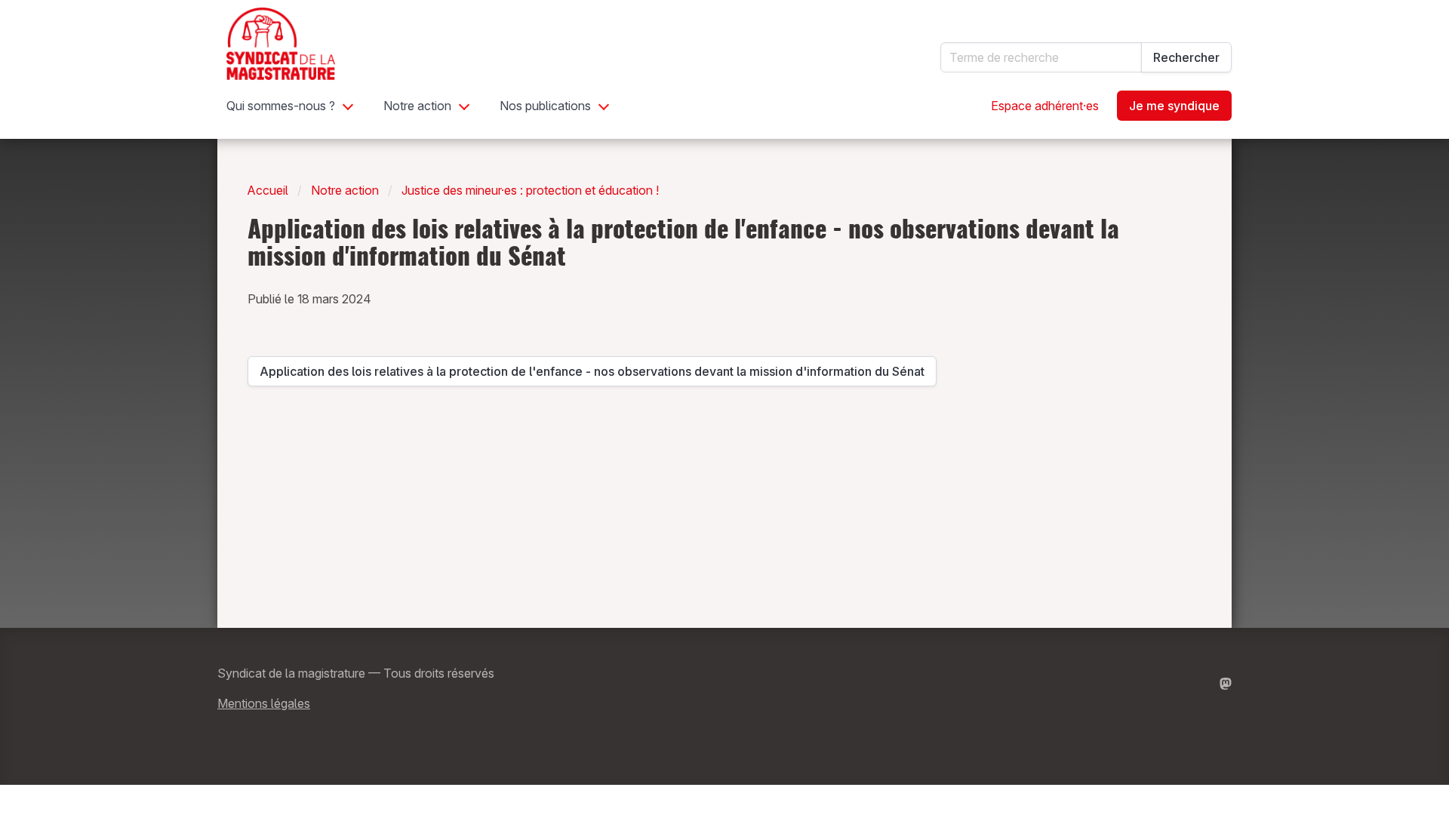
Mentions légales (263, 703)
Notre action (417, 105)
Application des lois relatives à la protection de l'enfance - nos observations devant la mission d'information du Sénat (592, 375)
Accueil (268, 190)
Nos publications (545, 105)
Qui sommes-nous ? (280, 105)
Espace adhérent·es (1045, 105)
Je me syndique (1174, 105)
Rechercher (1186, 57)
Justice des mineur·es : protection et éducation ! (530, 190)
